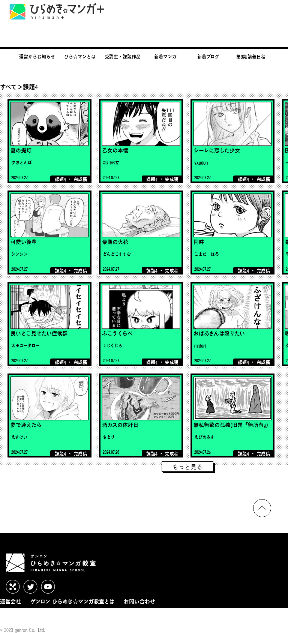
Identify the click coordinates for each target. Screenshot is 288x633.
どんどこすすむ (117, 254)
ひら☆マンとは (80, 57)
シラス (93, 615)
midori (200, 345)
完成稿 (80, 179)
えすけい (19, 437)
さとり (109, 437)
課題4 (60, 179)
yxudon (201, 162)
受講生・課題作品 (123, 57)
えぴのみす (204, 437)
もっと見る (187, 467)
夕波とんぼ (21, 162)
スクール (68, 615)
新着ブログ (208, 57)
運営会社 (10, 601)
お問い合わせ (139, 601)
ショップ (118, 615)
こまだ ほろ (206, 254)
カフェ (43, 615)
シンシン (19, 254)
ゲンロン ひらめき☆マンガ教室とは (72, 601)
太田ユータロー (25, 345)
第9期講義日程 (251, 57)
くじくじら (112, 345)
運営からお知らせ (37, 57)
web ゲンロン (13, 615)
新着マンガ (165, 57)
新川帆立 (111, 162)
